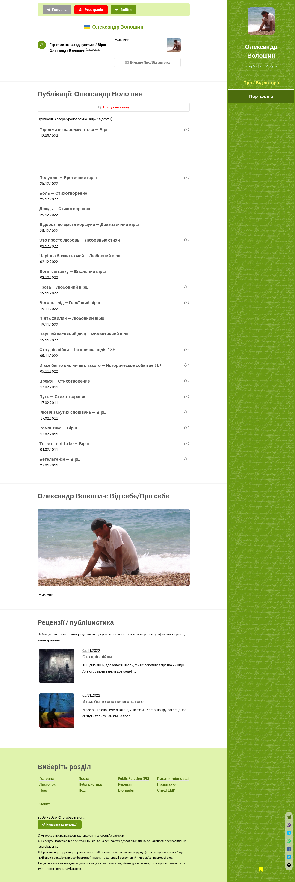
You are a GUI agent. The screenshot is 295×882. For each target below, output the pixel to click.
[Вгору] (289, 865)
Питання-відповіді (173, 778)
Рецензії (125, 784)
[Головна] (289, 817)
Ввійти (126, 10)
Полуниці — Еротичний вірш (68, 177)
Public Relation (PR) (133, 778)
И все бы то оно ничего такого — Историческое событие (100, 365)
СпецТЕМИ (166, 790)
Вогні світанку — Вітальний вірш (72, 271)
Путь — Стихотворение (62, 396)
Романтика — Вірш (58, 427)
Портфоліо (261, 96)
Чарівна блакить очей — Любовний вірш (80, 255)
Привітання (167, 784)
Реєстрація (94, 10)
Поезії (44, 790)
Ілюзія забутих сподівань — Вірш (73, 412)
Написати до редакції (61, 824)
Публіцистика (90, 784)
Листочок (47, 784)
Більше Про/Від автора (150, 62)
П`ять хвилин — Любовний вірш (71, 318)
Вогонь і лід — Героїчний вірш (69, 302)
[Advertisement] (114, 155)
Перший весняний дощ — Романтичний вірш (84, 333)
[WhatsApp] (289, 841)
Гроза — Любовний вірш (63, 287)
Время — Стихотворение (64, 380)
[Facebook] (289, 849)
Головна (59, 10)
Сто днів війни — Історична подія (77, 349)
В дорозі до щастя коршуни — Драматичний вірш (89, 224)
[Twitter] (289, 857)
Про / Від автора (261, 82)
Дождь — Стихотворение (64, 208)
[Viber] (289, 825)
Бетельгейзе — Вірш (60, 459)
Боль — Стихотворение (63, 193)
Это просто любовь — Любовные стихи (79, 239)
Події (83, 790)
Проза (84, 778)
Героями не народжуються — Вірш (74, 129)
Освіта (44, 804)
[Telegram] (289, 833)
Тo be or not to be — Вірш (64, 443)
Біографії (126, 790)
